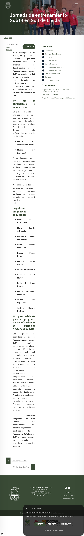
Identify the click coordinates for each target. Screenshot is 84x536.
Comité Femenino (51, 61)
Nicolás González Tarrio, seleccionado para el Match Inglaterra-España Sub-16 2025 (22, 467)
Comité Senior (50, 57)
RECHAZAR (52, 524)
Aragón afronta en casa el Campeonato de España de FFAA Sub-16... (56, 90)
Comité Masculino (51, 64)
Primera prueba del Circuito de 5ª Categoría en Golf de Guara (21, 460)
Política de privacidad (68, 495)
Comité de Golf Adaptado (53, 80)
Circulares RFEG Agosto (50, 95)
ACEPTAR (39, 524)
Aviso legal (68, 492)
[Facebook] (69, 488)
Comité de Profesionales (53, 71)
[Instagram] (66, 488)
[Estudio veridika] (3, 533)
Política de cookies (68, 499)
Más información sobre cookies (53, 530)
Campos (48, 77)
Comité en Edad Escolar (53, 54)
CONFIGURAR (66, 524)
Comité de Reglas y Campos (54, 67)
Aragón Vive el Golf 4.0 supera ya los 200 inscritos (58, 98)
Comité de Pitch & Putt (52, 74)
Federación (49, 51)
